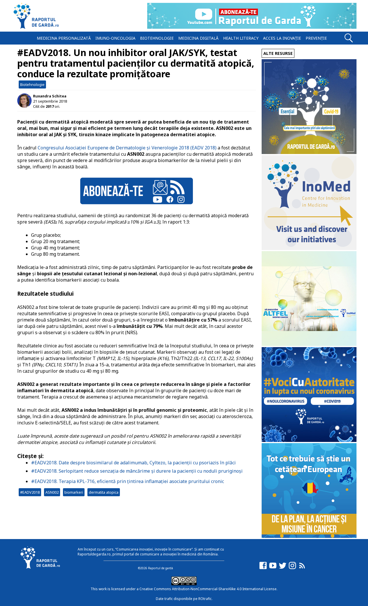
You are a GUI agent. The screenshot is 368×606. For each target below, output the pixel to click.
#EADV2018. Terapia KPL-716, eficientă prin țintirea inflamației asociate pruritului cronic (127, 481)
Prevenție (316, 38)
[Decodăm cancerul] (309, 248)
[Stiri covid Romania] (309, 152)
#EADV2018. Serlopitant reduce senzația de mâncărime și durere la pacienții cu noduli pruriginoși (137, 471)
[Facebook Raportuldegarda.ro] (263, 568)
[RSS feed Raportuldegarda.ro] (302, 568)
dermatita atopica (103, 492)
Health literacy (240, 38)
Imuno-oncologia (115, 38)
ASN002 (52, 492)
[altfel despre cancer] (309, 344)
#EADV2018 (30, 492)
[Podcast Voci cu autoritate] (309, 440)
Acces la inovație (282, 38)
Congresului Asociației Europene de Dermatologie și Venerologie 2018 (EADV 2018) (127, 148)
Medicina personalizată (64, 38)
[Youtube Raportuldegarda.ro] (273, 568)
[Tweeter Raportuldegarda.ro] (282, 568)
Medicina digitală (198, 38)
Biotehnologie (157, 38)
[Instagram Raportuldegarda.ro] (292, 568)
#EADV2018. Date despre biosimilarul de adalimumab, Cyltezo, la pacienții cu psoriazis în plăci (133, 462)
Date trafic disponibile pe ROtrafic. (184, 598)
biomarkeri (73, 492)
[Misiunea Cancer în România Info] (309, 536)
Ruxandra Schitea (49, 96)
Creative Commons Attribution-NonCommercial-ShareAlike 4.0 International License (208, 588)
